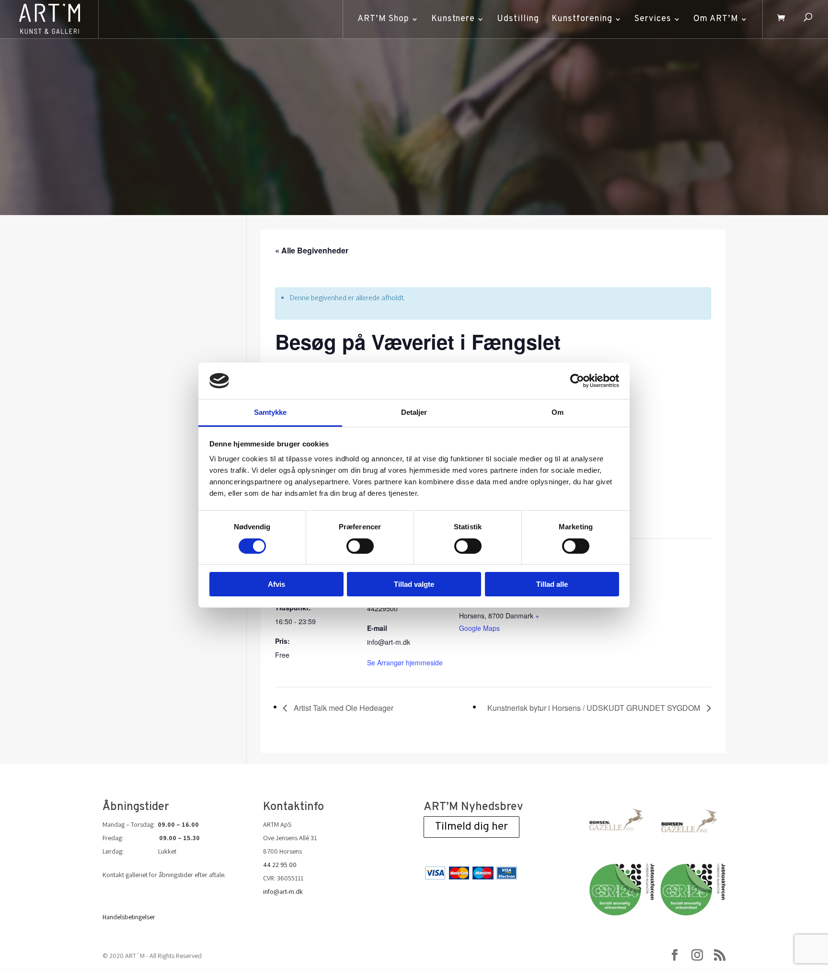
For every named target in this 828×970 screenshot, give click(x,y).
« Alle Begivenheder (311, 250)
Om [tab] (558, 412)
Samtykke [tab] (270, 412)
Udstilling (518, 18)
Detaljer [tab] (414, 412)
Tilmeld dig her (471, 827)
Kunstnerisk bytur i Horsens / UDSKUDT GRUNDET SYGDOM (594, 707)
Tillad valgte (414, 584)
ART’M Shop (383, 18)
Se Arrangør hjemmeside (405, 662)
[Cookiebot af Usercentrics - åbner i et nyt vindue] (577, 381)
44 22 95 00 (280, 864)
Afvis (276, 584)
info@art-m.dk (283, 891)
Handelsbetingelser (129, 917)
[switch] (360, 546)
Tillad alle (552, 584)
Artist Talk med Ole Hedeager (342, 707)
